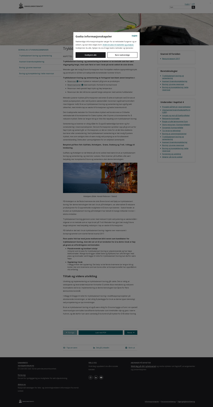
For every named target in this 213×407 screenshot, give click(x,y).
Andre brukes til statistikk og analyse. (118, 45)
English (134, 36)
